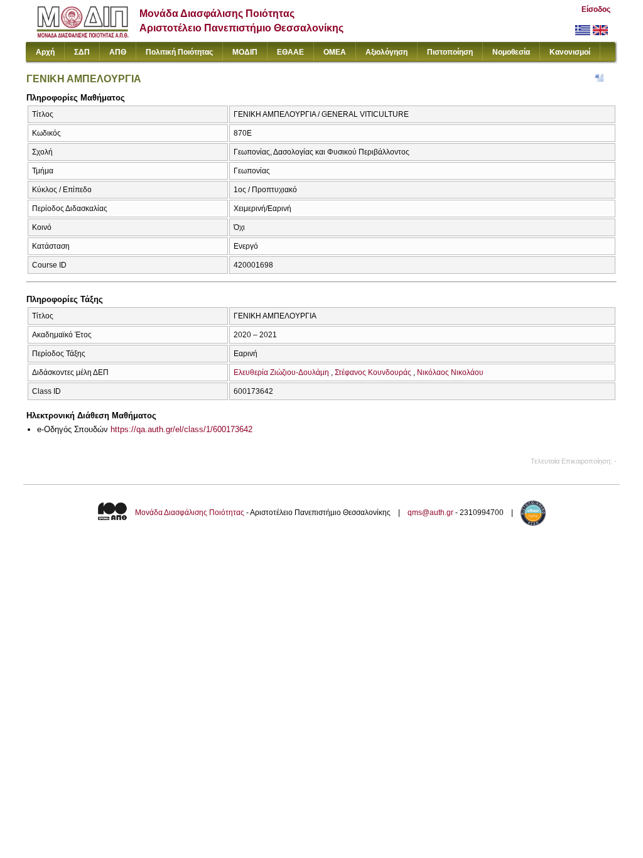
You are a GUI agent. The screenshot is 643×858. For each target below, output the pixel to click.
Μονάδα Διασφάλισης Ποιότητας (189, 512)
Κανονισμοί (569, 52)
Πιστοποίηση (450, 52)
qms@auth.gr (430, 512)
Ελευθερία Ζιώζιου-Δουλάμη (281, 372)
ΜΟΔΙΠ (244, 52)
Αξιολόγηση (386, 52)
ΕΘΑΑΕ (290, 52)
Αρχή (45, 52)
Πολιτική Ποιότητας (179, 52)
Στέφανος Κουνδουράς (373, 372)
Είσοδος (595, 9)
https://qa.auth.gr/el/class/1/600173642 (181, 429)
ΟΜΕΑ (334, 52)
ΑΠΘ (117, 52)
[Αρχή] (82, 35)
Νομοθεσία (511, 52)
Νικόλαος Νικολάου (450, 372)
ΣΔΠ (82, 52)
